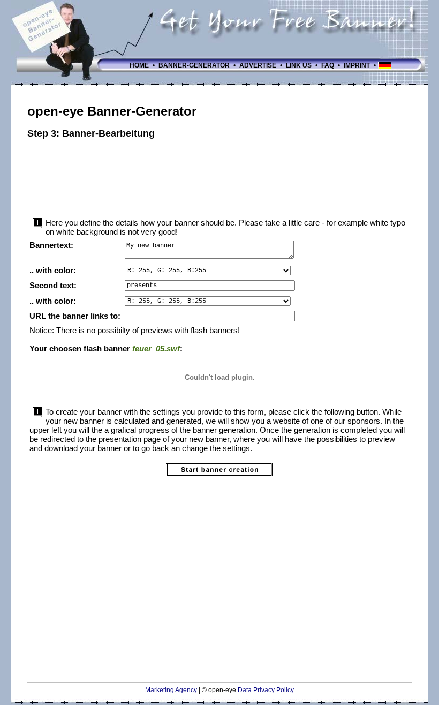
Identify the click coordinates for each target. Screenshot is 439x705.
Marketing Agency (171, 690)
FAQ (328, 65)
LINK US (298, 65)
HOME (139, 65)
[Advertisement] (222, 177)
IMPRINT (357, 65)
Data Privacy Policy (266, 690)
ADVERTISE (258, 65)
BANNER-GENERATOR (194, 65)
